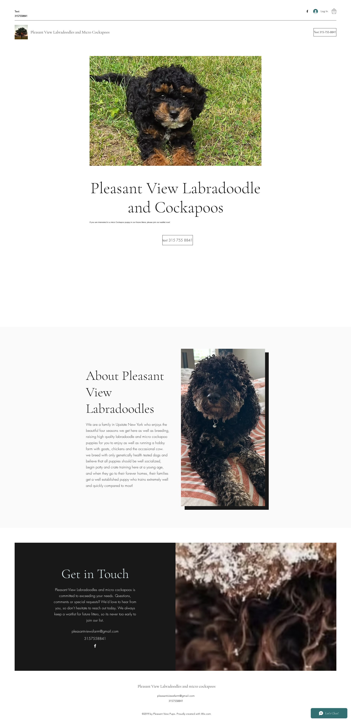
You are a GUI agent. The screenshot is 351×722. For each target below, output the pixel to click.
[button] (334, 11)
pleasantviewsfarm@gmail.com (95, 631)
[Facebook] (307, 11)
